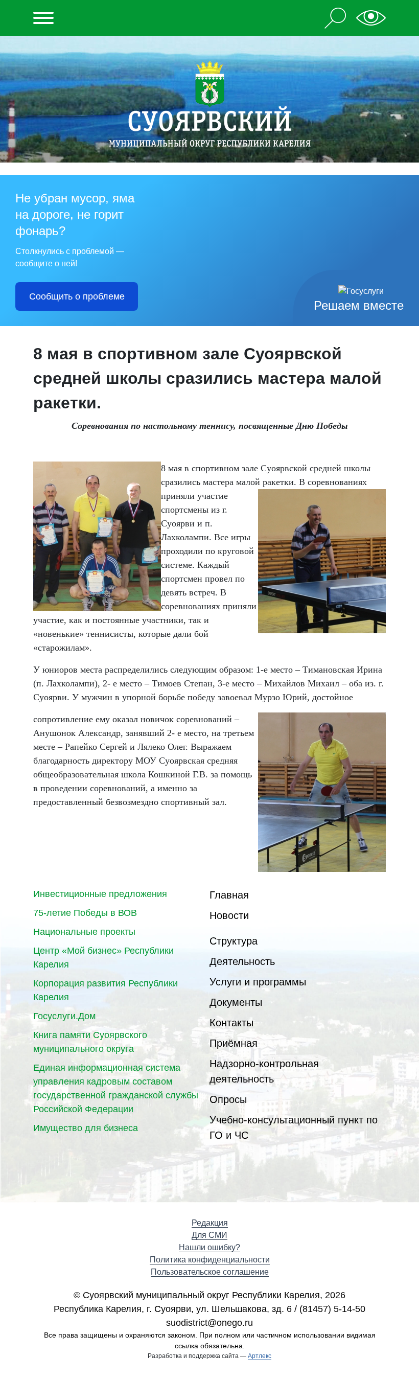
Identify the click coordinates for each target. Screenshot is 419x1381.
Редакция (210, 1222)
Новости (229, 915)
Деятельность (242, 961)
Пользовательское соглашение (210, 1272)
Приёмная (234, 1043)
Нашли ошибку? (209, 1247)
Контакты (231, 1022)
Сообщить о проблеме (77, 296)
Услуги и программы (258, 981)
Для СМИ (209, 1235)
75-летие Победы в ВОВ (85, 913)
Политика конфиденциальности (210, 1259)
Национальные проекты (84, 932)
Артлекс (259, 1356)
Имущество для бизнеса (85, 1128)
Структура (234, 941)
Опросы (228, 1099)
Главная (229, 895)
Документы (236, 1002)
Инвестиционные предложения (100, 894)
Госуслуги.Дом (64, 1016)
